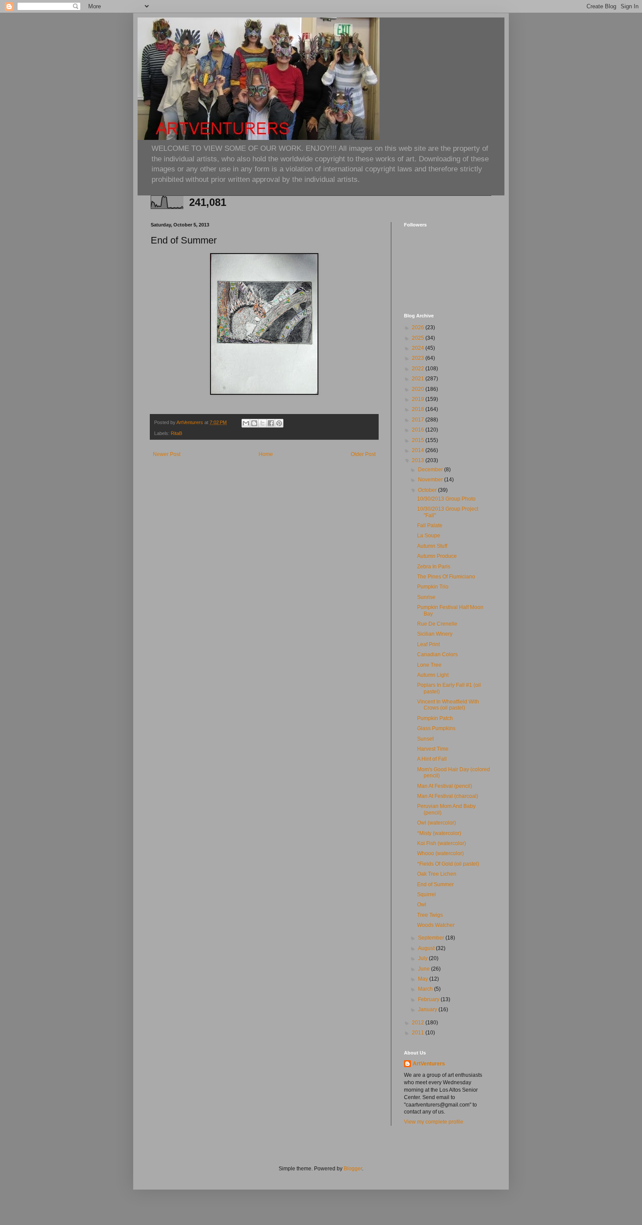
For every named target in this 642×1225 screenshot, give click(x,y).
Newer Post (166, 454)
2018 (418, 409)
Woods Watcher (436, 925)
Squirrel (426, 894)
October (428, 490)
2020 (418, 389)
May (423, 979)
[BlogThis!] (254, 423)
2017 (418, 420)
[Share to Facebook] (270, 423)
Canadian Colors (437, 654)
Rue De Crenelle (437, 624)
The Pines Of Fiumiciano (446, 577)
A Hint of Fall (432, 759)
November (431, 480)
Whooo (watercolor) (440, 853)
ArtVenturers (429, 1064)
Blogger (353, 1169)
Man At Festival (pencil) (444, 786)
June (424, 969)
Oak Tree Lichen (436, 874)
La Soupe (428, 535)
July (423, 958)
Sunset (425, 739)
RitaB (176, 433)
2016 (418, 430)
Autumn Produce (437, 556)
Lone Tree (429, 665)
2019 (418, 399)
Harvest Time (433, 749)
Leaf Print (428, 644)
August (427, 948)
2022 (418, 368)
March (426, 989)
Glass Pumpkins (436, 728)
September (431, 938)
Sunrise (426, 597)
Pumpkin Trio (433, 587)
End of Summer (435, 884)
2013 (418, 460)
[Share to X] (262, 423)
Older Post (363, 454)
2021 (418, 379)
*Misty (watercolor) (439, 833)
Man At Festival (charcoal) (447, 796)
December (431, 469)
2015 (418, 440)
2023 (418, 358)
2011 (418, 1033)
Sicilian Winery (434, 634)
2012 (418, 1023)
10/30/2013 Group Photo (446, 499)
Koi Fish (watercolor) (441, 843)
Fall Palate (429, 525)
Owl (421, 904)
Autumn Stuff (432, 546)
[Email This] (246, 423)
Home (266, 454)
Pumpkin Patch (435, 718)
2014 (418, 450)
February (429, 999)
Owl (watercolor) (436, 823)
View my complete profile (433, 1122)
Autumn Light (433, 675)
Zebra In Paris (433, 567)
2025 (418, 338)
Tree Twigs (430, 915)
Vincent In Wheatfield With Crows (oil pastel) (448, 705)
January (428, 1009)
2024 (418, 348)
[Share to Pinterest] (279, 423)
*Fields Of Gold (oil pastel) (448, 864)
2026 (418, 327)
